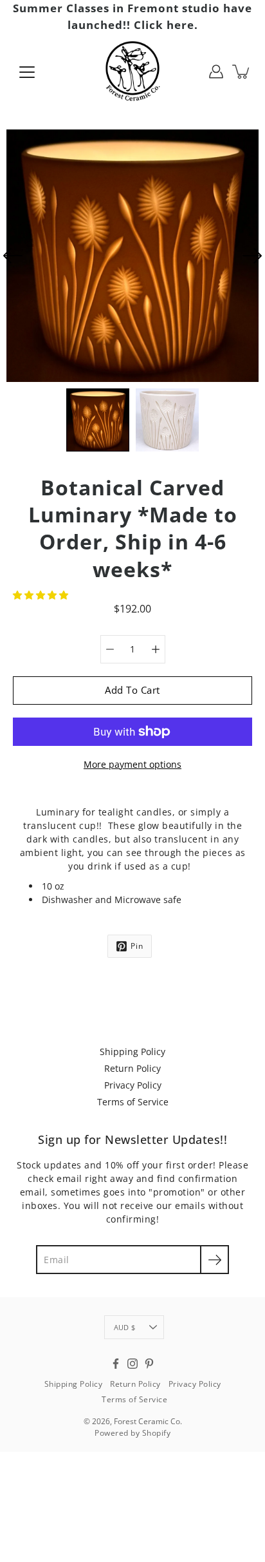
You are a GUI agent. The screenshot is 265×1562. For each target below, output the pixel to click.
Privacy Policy (132, 1085)
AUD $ (124, 1327)
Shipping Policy (132, 1051)
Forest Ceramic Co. (148, 1421)
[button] (42, 595)
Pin (137, 945)
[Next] (252, 256)
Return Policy (132, 1068)
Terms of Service (133, 1102)
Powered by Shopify (132, 1432)
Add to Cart (132, 690)
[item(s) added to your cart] (242, 71)
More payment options (132, 764)
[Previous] (13, 256)
